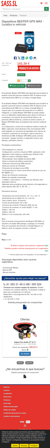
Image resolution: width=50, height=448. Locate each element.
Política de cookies (9, 410)
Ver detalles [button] (25, 353)
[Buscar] (46, 9)
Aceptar (15, 446)
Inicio (5, 15)
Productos (13, 15)
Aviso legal (7, 403)
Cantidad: (5, 80)
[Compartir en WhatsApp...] (27, 58)
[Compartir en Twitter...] (19, 58)
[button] (34, 58)
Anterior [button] (20, 363)
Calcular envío (34, 86)
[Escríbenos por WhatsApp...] (25, 425)
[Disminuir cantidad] (18, 80)
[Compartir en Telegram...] (31, 58)
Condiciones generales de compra (14, 413)
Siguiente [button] (29, 363)
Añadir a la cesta (17, 86)
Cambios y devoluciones (11, 416)
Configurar (34, 446)
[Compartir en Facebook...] (15, 58)
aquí (46, 245)
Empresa (6, 387)
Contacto (6, 390)
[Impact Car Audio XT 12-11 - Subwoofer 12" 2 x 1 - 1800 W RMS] (25, 331)
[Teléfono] (4, 284)
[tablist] (25, 343)
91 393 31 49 (14, 284)
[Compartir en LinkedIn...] (22, 58)
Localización (7, 393)
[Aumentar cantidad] (29, 80)
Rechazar (24, 446)
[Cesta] (41, 3)
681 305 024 (33, 284)
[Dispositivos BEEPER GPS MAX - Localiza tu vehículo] (25, 41)
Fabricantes (7, 397)
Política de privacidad (10, 406)
